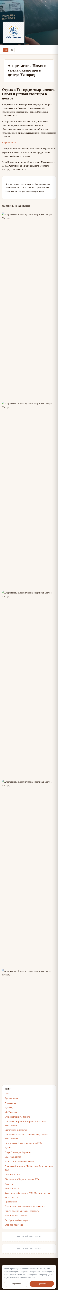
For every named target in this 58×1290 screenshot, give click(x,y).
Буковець (9, 1107)
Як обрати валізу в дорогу (17, 1220)
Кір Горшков (11, 1112)
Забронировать (9, 142)
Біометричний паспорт (16, 1215)
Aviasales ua (10, 1102)
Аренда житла (11, 1098)
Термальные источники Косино (20, 1161)
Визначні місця (12, 1188)
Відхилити (16, 1283)
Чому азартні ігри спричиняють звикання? (25, 1206)
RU (12, 50)
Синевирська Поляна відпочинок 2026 (23, 1142)
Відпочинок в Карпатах (16, 1129)
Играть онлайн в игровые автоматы (22, 1210)
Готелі (8, 1093)
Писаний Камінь (13, 1174)
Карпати (9, 1183)
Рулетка (8, 1147)
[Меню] (52, 50)
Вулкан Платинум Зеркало (17, 1116)
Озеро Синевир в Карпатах (18, 1152)
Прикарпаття (11, 1201)
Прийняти (42, 1283)
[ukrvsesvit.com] (13, 32)
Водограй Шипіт (13, 1156)
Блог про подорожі (14, 1224)
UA (6, 50)
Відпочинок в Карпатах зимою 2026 (22, 1179)
